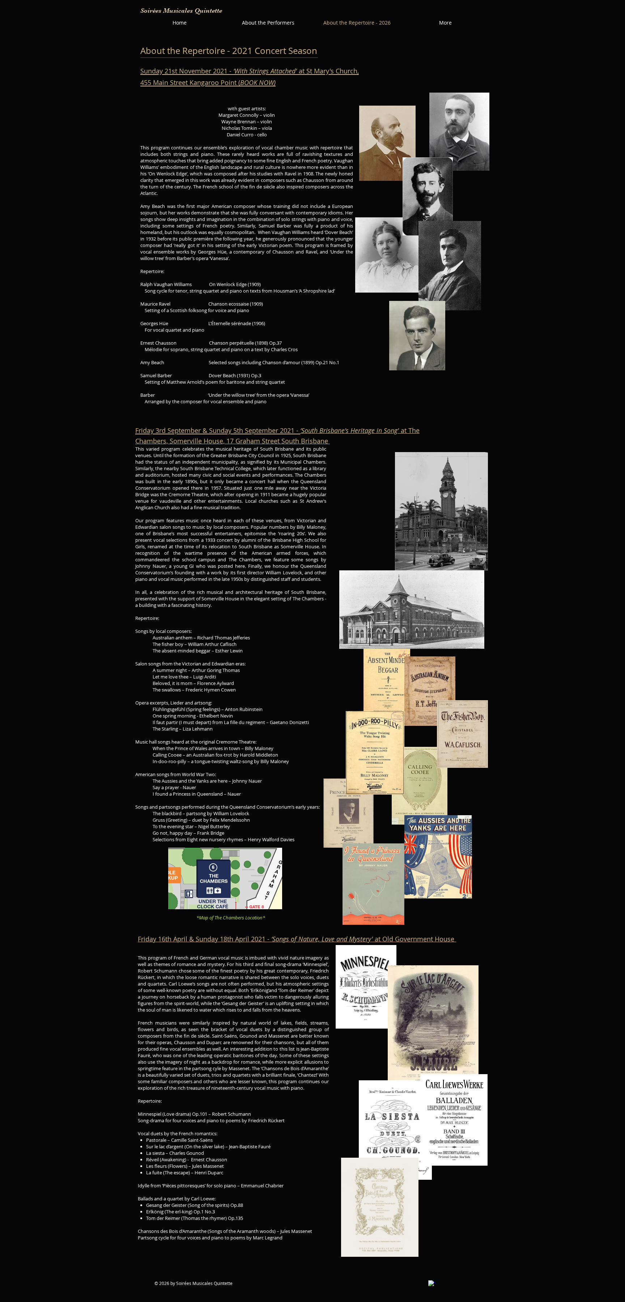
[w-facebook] (431, 1284)
